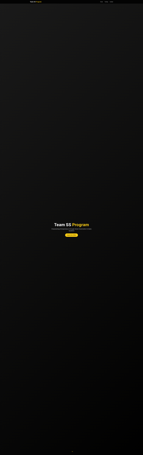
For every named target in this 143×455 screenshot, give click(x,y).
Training (106, 1)
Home (101, 1)
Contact (111, 1)
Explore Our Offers (71, 235)
